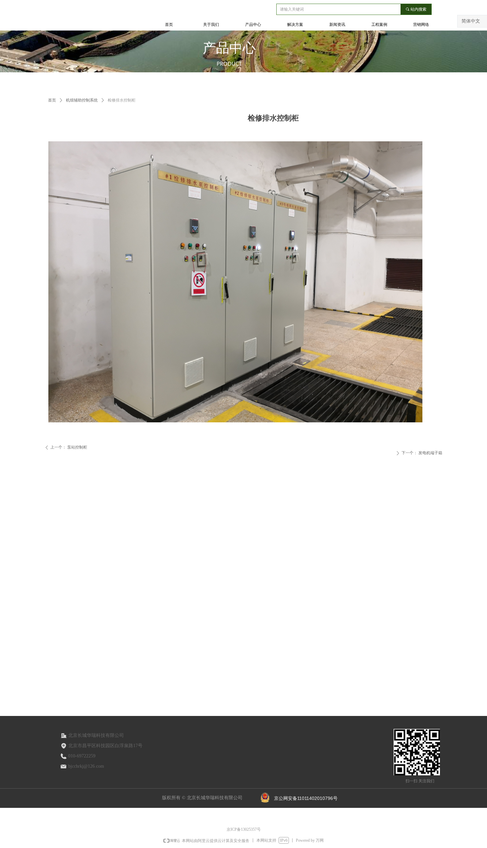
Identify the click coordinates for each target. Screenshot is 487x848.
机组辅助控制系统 (82, 100)
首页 (52, 100)
